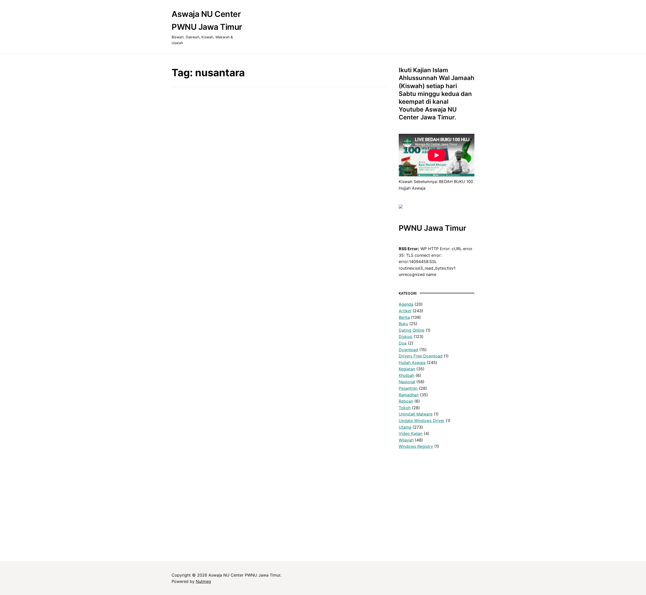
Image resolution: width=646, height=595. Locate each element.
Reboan (406, 401)
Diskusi (405, 336)
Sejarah (179, 500)
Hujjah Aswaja (412, 362)
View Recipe (223, 241)
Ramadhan (409, 394)
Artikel (405, 310)
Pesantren (408, 388)
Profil (177, 494)
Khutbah (406, 375)
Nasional (407, 381)
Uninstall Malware (416, 414)
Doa (403, 343)
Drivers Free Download (421, 355)
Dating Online (411, 330)
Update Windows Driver (421, 420)
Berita (404, 317)
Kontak (178, 526)
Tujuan (178, 507)
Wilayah (406, 440)
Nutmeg (203, 581)
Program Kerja (185, 513)
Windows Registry (416, 446)
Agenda (406, 304)
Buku (206, 167)
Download (408, 349)
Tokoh (405, 407)
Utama (405, 427)
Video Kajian (410, 433)
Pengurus (180, 520)
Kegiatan (407, 368)
